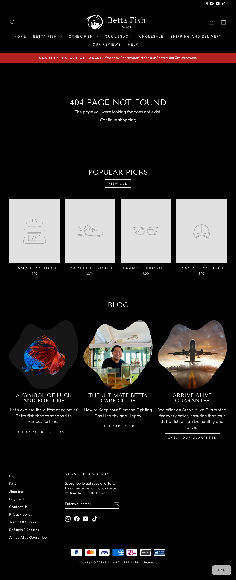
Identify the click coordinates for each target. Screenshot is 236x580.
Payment (16, 499)
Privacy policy (20, 514)
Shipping (16, 491)
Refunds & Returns (24, 530)
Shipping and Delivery (196, 36)
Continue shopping (118, 119)
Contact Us (18, 507)
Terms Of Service (23, 522)
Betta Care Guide (118, 426)
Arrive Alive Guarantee (28, 537)
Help (134, 44)
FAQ (12, 484)
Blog (13, 476)
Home (20, 36)
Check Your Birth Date (43, 431)
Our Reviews (107, 44)
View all (118, 183)
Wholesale (151, 36)
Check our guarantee (192, 437)
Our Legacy (118, 36)
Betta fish (45, 36)
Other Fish (81, 36)
